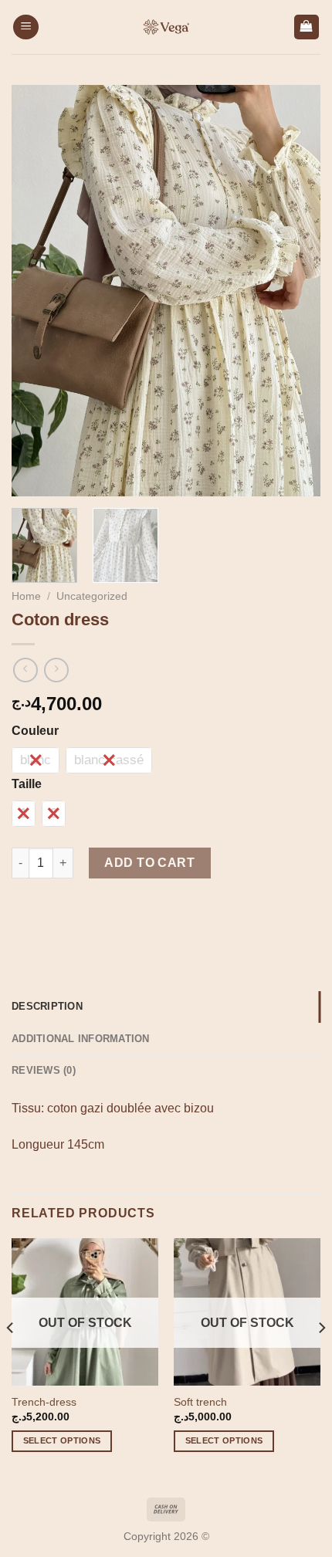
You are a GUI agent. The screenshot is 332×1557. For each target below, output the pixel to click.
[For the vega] (166, 27)
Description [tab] (47, 1006)
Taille (27, 784)
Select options (62, 1440)
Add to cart (149, 862)
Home (26, 596)
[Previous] (37, 290)
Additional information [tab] (81, 1038)
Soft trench (200, 1402)
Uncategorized (91, 596)
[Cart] (307, 27)
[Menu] (26, 27)
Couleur (35, 731)
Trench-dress (44, 1402)
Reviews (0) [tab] (44, 1070)
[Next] (295, 290)
